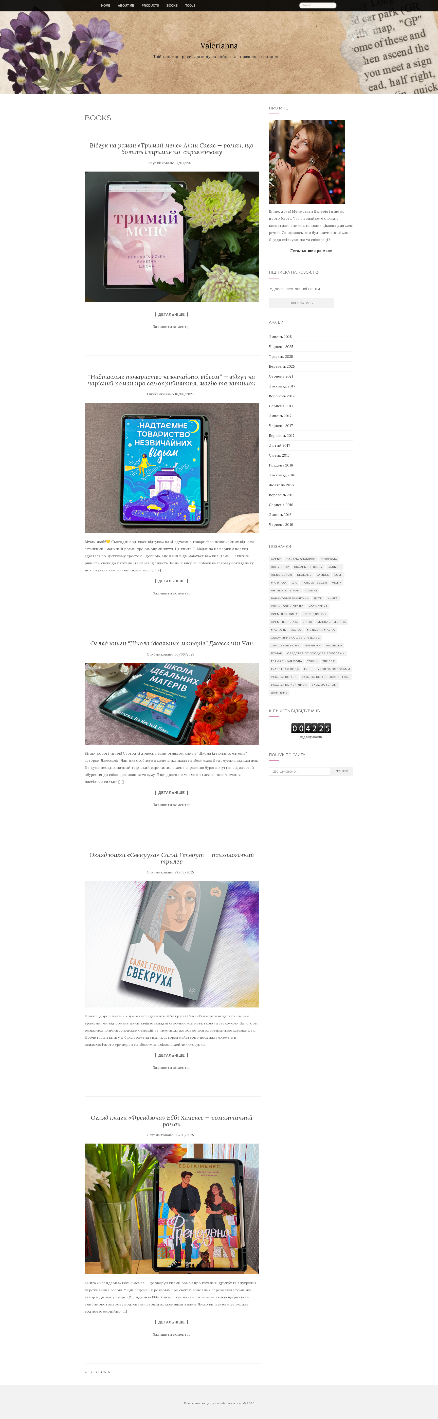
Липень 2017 (280, 416)
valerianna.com (231, 1403)
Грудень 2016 (281, 465)
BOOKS (172, 5)
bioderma (329, 559)
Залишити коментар (172, 326)
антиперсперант (285, 590)
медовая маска (321, 629)
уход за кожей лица (289, 684)
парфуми (313, 645)
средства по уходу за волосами (316, 653)
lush (338, 574)
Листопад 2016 (282, 475)
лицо (307, 622)
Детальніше (171, 314)
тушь (308, 669)
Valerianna (219, 45)
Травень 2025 (281, 356)
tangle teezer (314, 582)
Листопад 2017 (282, 386)
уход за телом (324, 684)
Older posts (97, 1372)
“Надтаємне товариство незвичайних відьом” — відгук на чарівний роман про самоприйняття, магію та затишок (172, 380)
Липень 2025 (280, 336)
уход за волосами (334, 669)
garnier (334, 567)
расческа (334, 645)
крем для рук (314, 614)
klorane (304, 574)
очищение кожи (285, 645)
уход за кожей (284, 677)
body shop (280, 567)
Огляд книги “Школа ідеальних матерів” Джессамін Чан (171, 643)
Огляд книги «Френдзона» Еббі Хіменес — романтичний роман (171, 1121)
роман (276, 653)
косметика (317, 606)
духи (318, 598)
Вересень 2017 (281, 396)
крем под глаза (284, 622)
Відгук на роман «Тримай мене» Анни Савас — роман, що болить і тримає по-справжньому (171, 148)
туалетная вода (285, 669)
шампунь (279, 692)
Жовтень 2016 (281, 485)
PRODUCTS (150, 5)
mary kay (279, 582)
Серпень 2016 (281, 504)
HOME (105, 5)
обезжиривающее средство (295, 637)
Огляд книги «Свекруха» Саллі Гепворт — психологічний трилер (171, 858)
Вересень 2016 (282, 495)
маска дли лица (331, 622)
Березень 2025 (282, 366)
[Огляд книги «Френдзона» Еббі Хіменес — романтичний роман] (172, 1209)
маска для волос (286, 629)
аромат (311, 590)
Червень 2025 (281, 346)
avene (276, 559)
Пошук (342, 771)
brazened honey (308, 567)
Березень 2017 (281, 435)
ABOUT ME (126, 5)
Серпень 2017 (281, 406)
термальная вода (286, 661)
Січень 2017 (279, 455)
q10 (294, 582)
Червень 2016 (281, 524)
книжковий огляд (287, 606)
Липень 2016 (280, 514)
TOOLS (190, 5)
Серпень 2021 (281, 376)
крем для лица (284, 614)
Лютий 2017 (279, 445)
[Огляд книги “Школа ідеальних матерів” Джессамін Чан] (172, 704)
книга (332, 598)
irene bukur (281, 574)
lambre (323, 574)
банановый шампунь (290, 598)
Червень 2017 (281, 425)
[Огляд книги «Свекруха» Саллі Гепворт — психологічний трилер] (172, 944)
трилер (329, 661)
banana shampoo (301, 559)
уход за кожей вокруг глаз (326, 677)
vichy (336, 582)
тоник (312, 661)
